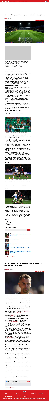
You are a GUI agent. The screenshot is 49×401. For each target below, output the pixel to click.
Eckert (8, 298)
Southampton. (11, 299)
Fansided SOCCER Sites (23, 1)
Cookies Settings (25, 396)
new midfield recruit (27, 311)
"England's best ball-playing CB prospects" (11, 321)
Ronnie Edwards (13, 315)
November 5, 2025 (19, 66)
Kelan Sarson (7, 269)
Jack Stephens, (9, 337)
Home (6, 256)
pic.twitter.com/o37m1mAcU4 (16, 65)
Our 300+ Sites (33, 393)
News (10, 1)
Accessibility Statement (8, 396)
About (18, 1)
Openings (17, 393)
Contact (24, 393)
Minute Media (5, 398)
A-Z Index (17, 396)
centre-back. (19, 312)
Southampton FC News (11, 256)
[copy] (10, 20)
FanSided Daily (41, 393)
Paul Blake (6, 18)
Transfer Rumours (14, 1)
